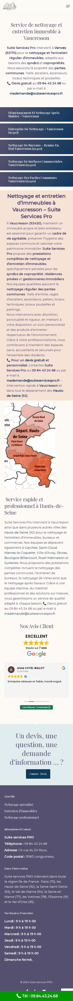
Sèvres (62, 553)
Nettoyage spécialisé (18, 805)
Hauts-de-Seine (16, 532)
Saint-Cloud (48, 548)
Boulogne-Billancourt (20, 558)
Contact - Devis (38, 773)
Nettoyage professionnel (21, 817)
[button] (68, 6)
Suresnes (11, 563)
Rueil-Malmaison (52, 558)
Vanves (60, 48)
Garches (31, 548)
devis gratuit (35, 360)
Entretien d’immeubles (20, 811)
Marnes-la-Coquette (19, 553)
